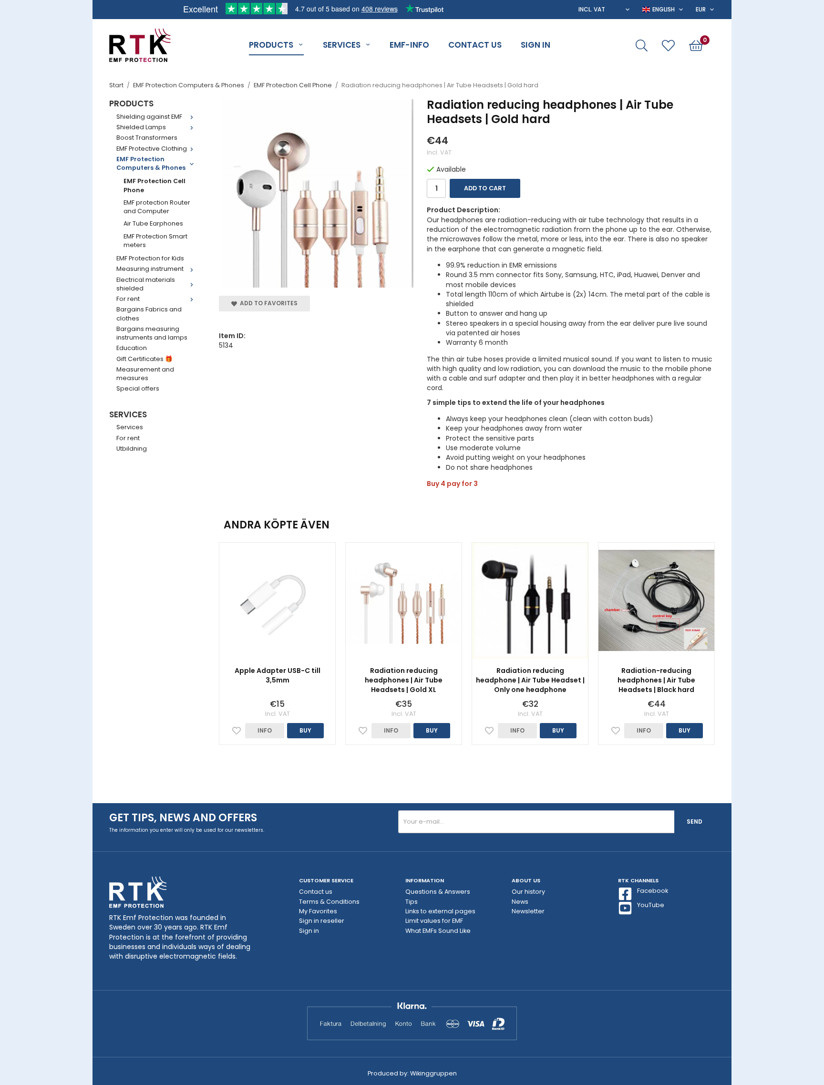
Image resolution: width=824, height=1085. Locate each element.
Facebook (652, 891)
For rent (128, 299)
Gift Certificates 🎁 (144, 359)
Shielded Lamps (141, 127)
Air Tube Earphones (153, 223)
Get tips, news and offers (183, 817)
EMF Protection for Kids (150, 258)
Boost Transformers (146, 138)
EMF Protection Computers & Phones (150, 163)
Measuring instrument (150, 269)
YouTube (650, 905)
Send (694, 821)
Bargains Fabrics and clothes (149, 313)
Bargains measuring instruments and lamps (151, 333)
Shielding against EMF (149, 117)
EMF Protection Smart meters (155, 240)
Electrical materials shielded (145, 284)
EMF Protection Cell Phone (154, 185)
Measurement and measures (145, 373)
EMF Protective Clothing (151, 149)
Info (265, 730)
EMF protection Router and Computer (157, 206)
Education (131, 348)
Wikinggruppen (433, 1073)
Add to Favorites (267, 303)
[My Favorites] (668, 45)
